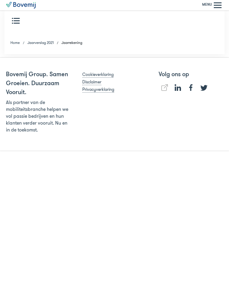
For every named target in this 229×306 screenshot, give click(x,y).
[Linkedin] (165, 88)
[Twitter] (204, 88)
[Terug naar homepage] (21, 5)
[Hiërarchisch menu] (17, 20)
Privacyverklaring (98, 89)
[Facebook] (191, 88)
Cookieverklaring (98, 74)
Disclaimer (91, 82)
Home (15, 42)
